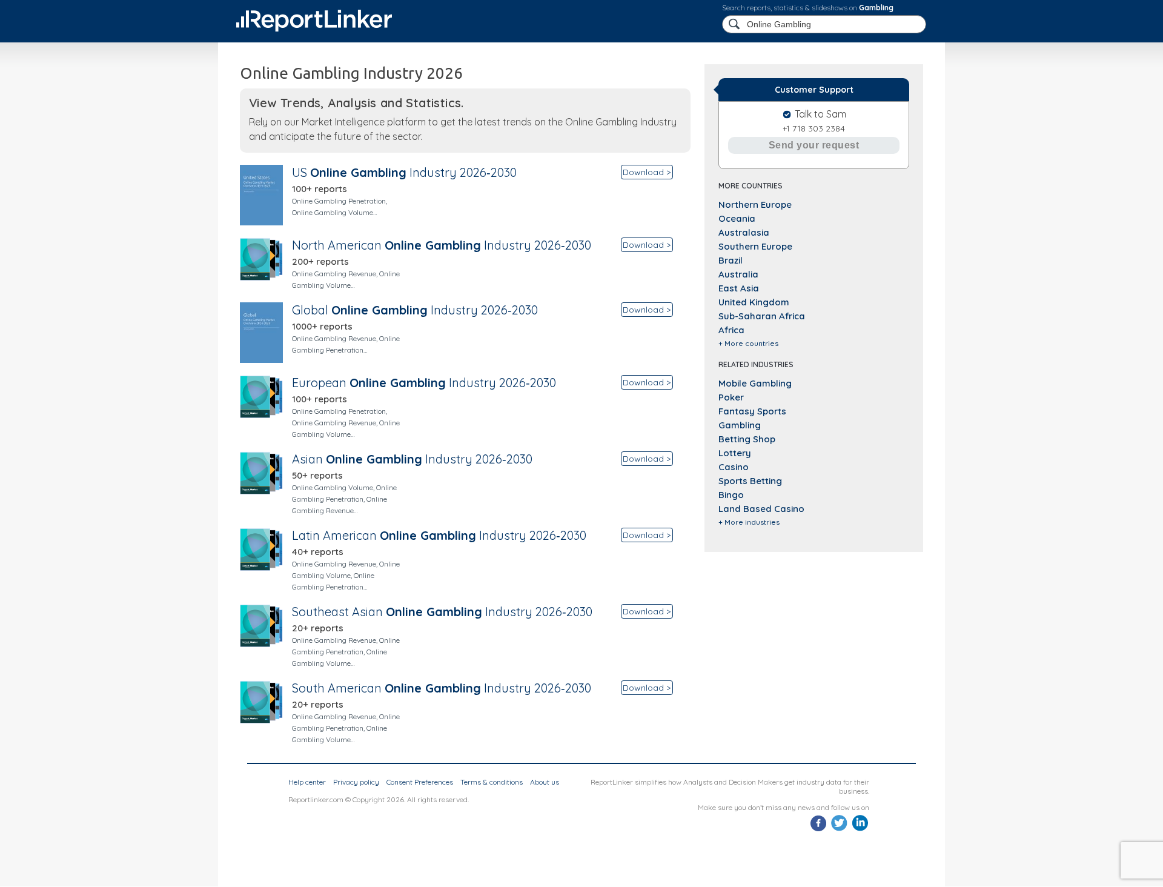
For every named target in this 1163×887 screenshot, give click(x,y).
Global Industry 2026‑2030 (415, 309)
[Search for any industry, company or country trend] (735, 24)
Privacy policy (356, 781)
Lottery (734, 453)
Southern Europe (755, 246)
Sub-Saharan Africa (761, 316)
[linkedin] (859, 829)
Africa (731, 330)
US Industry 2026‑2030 (404, 172)
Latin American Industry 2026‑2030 (439, 535)
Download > (647, 172)
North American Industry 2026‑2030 (441, 245)
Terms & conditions (491, 781)
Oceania (736, 218)
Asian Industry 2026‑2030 (412, 459)
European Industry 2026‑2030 (424, 382)
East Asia (738, 288)
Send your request (814, 145)
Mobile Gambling (755, 383)
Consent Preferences (419, 781)
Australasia (743, 232)
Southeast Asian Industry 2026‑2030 (442, 611)
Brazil (730, 260)
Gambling (876, 7)
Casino (733, 467)
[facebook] (818, 829)
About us (544, 781)
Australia (738, 274)
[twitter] (839, 829)
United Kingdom (753, 302)
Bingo (731, 494)
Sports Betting (750, 481)
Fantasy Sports (752, 411)
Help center (307, 781)
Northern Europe (755, 204)
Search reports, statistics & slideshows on (807, 7)
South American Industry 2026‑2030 (441, 688)
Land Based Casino (761, 508)
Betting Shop (746, 439)
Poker (731, 397)
